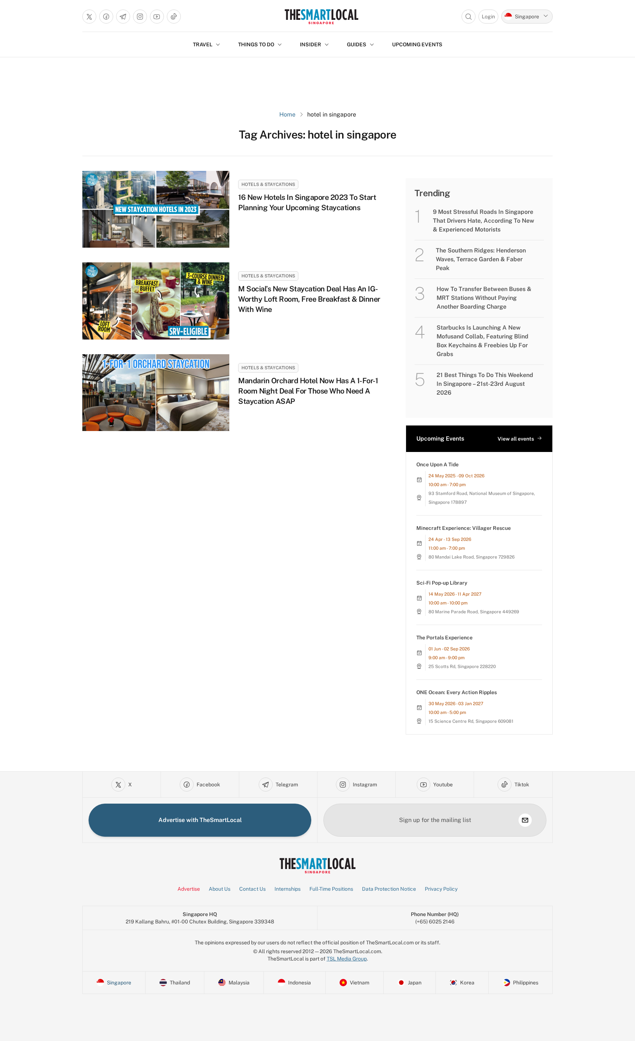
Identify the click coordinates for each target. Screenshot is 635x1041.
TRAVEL (202, 44)
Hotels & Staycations (268, 184)
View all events (516, 439)
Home (287, 114)
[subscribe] (525, 820)
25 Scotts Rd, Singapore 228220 (462, 666)
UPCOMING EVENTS (417, 44)
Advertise (188, 889)
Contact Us (252, 889)
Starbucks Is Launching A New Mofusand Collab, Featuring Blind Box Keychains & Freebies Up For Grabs (482, 341)
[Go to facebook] (106, 17)
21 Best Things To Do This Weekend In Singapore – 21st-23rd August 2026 (485, 383)
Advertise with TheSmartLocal (200, 819)
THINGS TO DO (256, 44)
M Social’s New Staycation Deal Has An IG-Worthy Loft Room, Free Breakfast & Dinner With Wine (309, 299)
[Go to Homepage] (321, 16)
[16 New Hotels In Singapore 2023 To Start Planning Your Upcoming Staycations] (155, 209)
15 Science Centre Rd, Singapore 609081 (470, 721)
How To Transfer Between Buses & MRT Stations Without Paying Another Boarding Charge (484, 298)
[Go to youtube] (157, 17)
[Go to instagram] (140, 17)
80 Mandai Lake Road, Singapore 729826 (471, 557)
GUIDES (356, 44)
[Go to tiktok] (174, 17)
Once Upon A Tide (437, 464)
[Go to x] (89, 17)
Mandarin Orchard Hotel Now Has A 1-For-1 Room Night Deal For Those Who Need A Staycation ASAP (308, 391)
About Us (219, 889)
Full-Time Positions (331, 889)
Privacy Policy (441, 889)
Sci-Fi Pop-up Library (441, 583)
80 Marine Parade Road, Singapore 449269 (473, 611)
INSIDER (310, 44)
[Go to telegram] (123, 17)
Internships (288, 889)
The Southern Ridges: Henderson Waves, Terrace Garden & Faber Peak (481, 259)
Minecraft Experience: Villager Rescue (463, 528)
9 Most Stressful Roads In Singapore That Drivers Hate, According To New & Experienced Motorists (483, 220)
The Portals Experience (444, 637)
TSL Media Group (347, 959)
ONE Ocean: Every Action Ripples (456, 692)
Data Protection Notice (389, 889)
